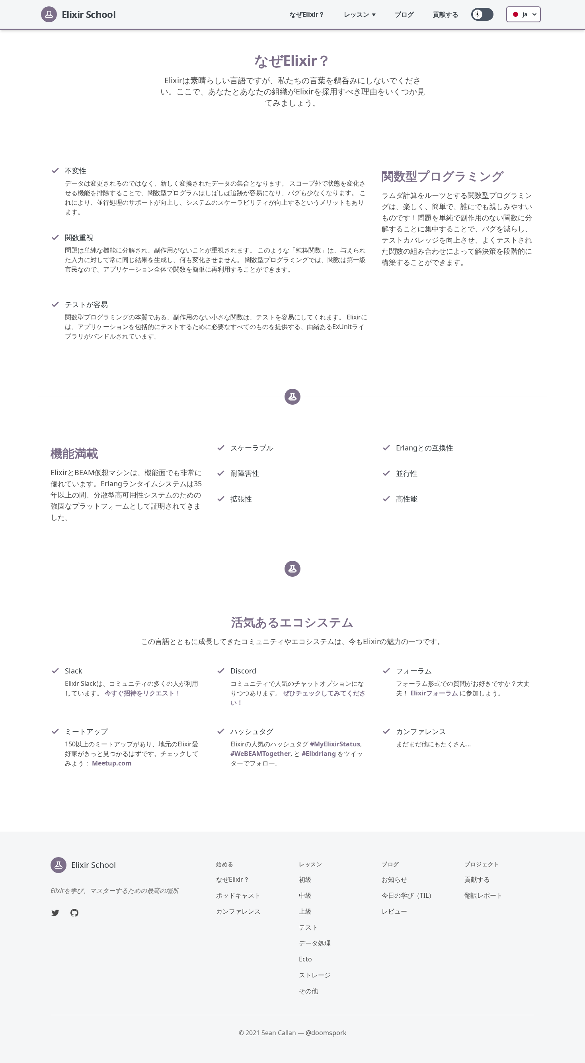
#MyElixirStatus (335, 744)
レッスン (356, 14)
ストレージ (315, 975)
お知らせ (394, 879)
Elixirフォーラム (434, 693)
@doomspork (326, 1032)
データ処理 (315, 943)
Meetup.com (112, 763)
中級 (305, 895)
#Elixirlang (319, 753)
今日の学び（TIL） (408, 895)
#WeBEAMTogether (260, 753)
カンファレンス (238, 911)
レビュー (394, 911)
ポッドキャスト (238, 895)
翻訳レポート (483, 895)
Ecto (305, 959)
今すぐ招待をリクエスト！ (143, 693)
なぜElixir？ (307, 14)
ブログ (404, 14)
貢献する (445, 14)
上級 (305, 911)
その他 (308, 991)
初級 (305, 879)
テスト (308, 927)
